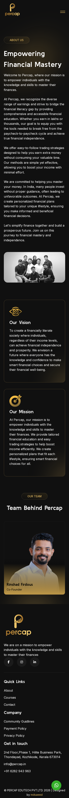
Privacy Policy (14, 735)
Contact (9, 704)
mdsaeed (37, 794)
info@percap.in (15, 764)
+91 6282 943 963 (17, 771)
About (8, 690)
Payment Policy (15, 728)
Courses (10, 697)
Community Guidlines (19, 721)
